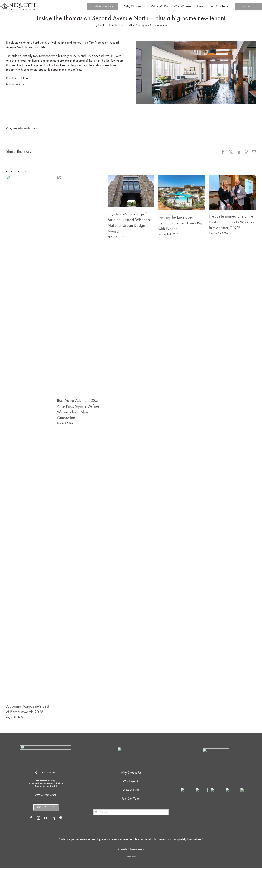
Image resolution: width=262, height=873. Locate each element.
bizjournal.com (15, 84)
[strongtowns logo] (231, 789)
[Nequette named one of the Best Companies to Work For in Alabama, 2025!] (232, 192)
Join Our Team (131, 799)
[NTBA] (187, 789)
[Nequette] (45, 747)
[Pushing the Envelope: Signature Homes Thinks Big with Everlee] (181, 192)
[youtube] (45, 818)
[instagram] (38, 818)
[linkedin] (53, 818)
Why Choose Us (131, 773)
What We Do (24, 128)
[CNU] (201, 789)
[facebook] (31, 818)
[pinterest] (60, 818)
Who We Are (131, 790)
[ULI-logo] (246, 789)
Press (34, 128)
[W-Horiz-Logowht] (131, 748)
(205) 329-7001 (45, 795)
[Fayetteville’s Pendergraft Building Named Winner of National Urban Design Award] (131, 191)
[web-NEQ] (18, 1)
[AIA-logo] (216, 789)
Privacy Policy (131, 857)
